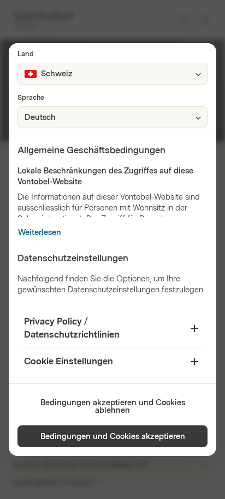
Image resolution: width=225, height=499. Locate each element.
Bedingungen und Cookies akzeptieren (112, 436)
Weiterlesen (39, 232)
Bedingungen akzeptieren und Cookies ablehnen (112, 406)
